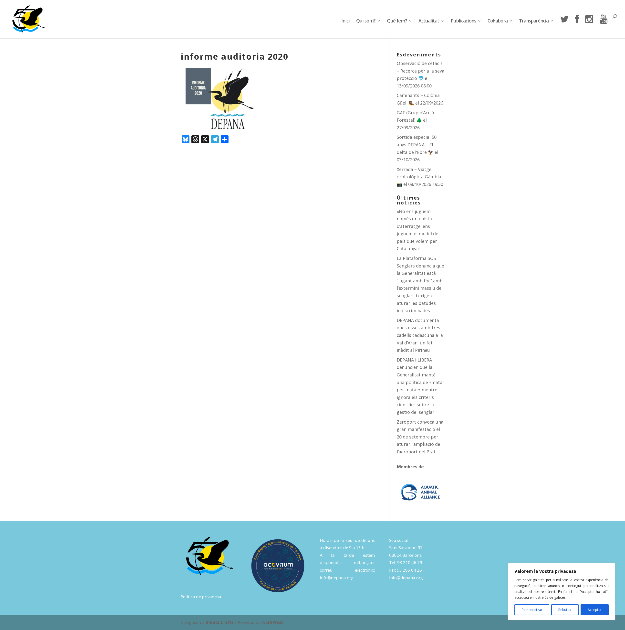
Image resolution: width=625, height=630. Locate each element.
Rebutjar (565, 609)
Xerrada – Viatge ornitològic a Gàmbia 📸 (419, 176)
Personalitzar (531, 609)
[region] (561, 591)
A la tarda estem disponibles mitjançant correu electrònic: (347, 562)
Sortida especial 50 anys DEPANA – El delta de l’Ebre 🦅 (417, 144)
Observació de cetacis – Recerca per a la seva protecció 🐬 (420, 70)
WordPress (272, 622)
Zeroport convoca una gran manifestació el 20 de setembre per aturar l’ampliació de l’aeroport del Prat (420, 437)
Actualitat (428, 21)
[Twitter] (564, 26)
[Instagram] (589, 26)
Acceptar (595, 609)
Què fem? (397, 21)
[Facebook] (577, 26)
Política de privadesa (201, 596)
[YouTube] (603, 26)
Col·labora (498, 21)
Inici (345, 21)
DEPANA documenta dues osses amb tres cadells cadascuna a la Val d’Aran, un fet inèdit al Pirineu (420, 335)
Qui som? (365, 21)
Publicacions (463, 21)
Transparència (534, 21)
